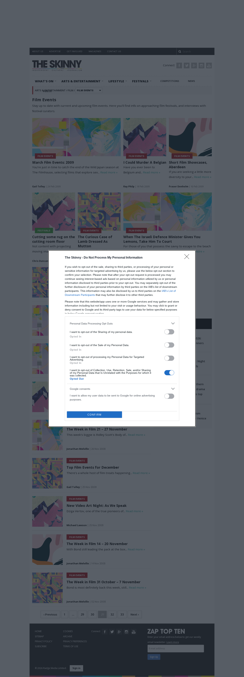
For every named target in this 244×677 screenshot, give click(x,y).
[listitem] (122, 323)
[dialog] (122, 338)
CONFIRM (94, 414)
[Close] (188, 257)
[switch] (169, 331)
